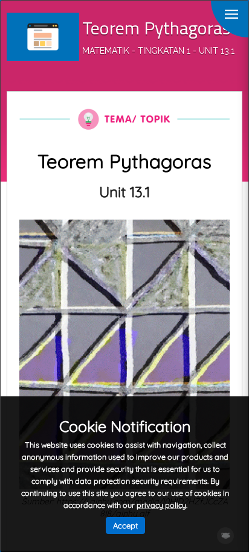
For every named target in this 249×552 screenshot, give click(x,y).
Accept (125, 525)
